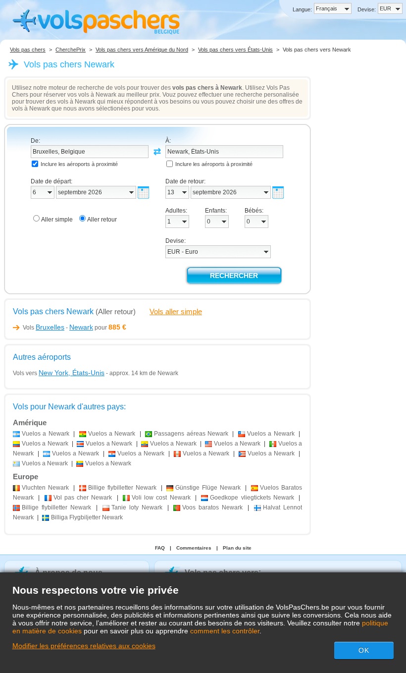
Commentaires (193, 548)
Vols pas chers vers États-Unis (235, 50)
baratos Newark (212, 507)
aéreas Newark (191, 433)
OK (363, 650)
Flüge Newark (208, 487)
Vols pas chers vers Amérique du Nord (142, 50)
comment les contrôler (224, 631)
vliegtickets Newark (252, 497)
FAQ (160, 548)
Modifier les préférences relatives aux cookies (83, 646)
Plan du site (237, 548)
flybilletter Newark (122, 487)
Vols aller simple (176, 311)
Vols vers (58, 373)
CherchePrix (70, 50)
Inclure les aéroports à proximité (79, 164)
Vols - (58, 327)
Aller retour (102, 219)
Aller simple (57, 219)
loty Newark (136, 507)
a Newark (45, 433)
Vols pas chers (28, 50)
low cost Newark (161, 497)
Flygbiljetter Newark (87, 517)
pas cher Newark (82, 497)
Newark (45, 487)
